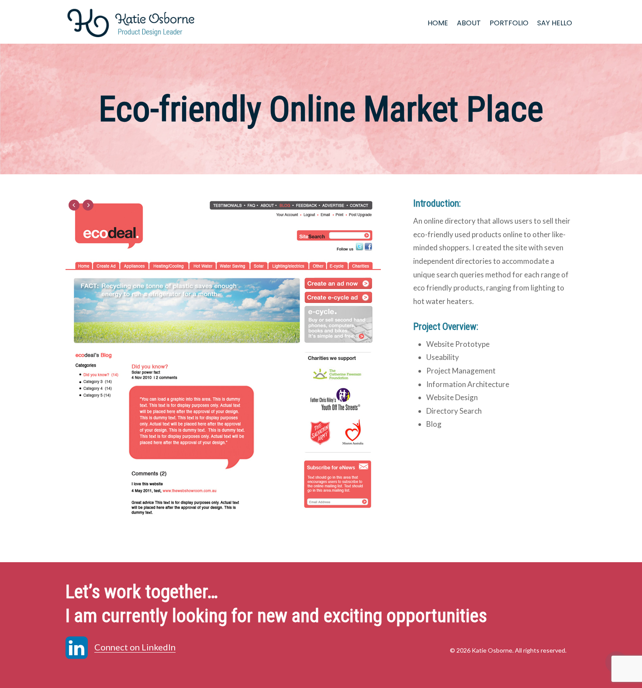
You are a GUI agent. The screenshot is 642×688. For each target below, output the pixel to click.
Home (438, 23)
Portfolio (509, 23)
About (469, 23)
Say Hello (554, 23)
